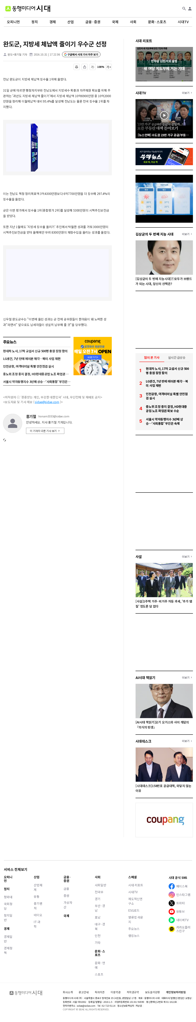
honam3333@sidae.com (53, 416)
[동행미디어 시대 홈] (27, 8)
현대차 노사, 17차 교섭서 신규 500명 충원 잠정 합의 (35, 351)
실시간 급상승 (176, 357)
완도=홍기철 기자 (17, 54)
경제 (52, 22)
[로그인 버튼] (190, 8)
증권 (66, 895)
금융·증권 (92, 22)
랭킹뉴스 (134, 935)
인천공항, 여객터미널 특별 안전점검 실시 (28, 366)
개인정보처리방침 (176, 992)
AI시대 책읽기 (145, 677)
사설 (139, 556)
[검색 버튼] (184, 8)
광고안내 (83, 992)
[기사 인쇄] (77, 67)
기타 (97, 942)
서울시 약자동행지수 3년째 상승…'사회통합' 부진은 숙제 (36, 381)
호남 (97, 917)
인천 (97, 935)
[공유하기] (85, 67)
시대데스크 (143, 741)
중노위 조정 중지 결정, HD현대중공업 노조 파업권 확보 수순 (36, 374)
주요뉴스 (134, 928)
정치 (34, 22)
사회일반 (100, 885)
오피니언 (13, 22)
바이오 (38, 915)
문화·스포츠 (157, 22)
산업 (70, 22)
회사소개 (68, 992)
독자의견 (100, 992)
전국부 (99, 892)
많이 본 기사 (151, 357)
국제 (115, 22)
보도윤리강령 (152, 992)
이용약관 (115, 992)
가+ (108, 67)
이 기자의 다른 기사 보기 (43, 431)
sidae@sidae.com (47, 402)
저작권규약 (133, 992)
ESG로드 (134, 910)
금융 (66, 888)
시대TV (183, 22)
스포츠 (99, 974)
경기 (97, 898)
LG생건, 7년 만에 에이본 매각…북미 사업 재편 (31, 358)
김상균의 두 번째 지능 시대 (155, 233)
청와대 (8, 897)
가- (93, 67)
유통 (36, 896)
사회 (133, 22)
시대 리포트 (144, 40)
